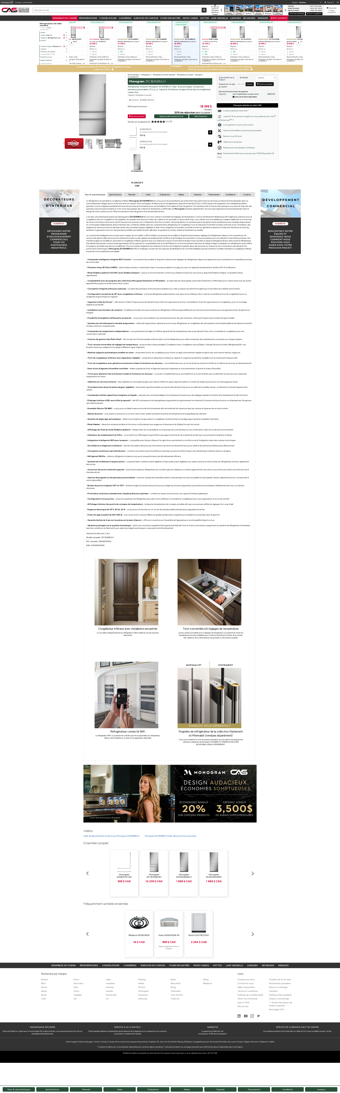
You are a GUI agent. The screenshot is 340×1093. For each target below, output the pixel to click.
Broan (44, 995)
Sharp (173, 979)
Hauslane (110, 983)
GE (75, 998)
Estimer (250, 84)
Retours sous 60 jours (232, 136)
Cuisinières (125, 18)
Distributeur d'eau (46, 57)
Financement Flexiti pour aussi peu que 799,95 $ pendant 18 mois (245, 155)
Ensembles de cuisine (65, 18)
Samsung (142, 998)
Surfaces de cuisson (146, 18)
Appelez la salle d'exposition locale (171, 116)
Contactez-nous (245, 983)
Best (43, 983)
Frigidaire (78, 995)
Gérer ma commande (297, 13)
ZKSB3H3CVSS (146, 141)
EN (338, 2)
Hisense (110, 987)
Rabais (181, 194)
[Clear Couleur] (64, 35)
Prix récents (208, 109)
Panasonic (143, 995)
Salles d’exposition (246, 987)
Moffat (141, 987)
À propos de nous (245, 979)
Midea (141, 983)
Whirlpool (207, 983)
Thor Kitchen (177, 995)
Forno (76, 991)
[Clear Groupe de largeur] (64, 46)
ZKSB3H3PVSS (145, 129)
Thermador (176, 991)
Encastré (43, 40)
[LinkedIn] (239, 1017)
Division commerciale (279, 998)
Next (121, 143)
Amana (44, 979)
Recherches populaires (280, 983)
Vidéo (148, 194)
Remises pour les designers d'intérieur (239, 148)
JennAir (109, 991)
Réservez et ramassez (232, 142)
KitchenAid (111, 995)
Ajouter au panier (136, 116)
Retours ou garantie (314, 13)
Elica (76, 987)
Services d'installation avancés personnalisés (242, 130)
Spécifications (115, 194)
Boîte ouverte (279, 18)
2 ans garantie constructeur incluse (238, 125)
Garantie (197, 194)
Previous (64, 143)
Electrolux (78, 983)
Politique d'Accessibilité (280, 995)
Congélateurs (108, 18)
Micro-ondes (190, 18)
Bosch (44, 987)
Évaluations (165, 194)
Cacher (48, 28)
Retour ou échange (278, 987)
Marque (42, 32)
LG (107, 998)
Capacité (43, 49)
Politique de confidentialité (250, 995)
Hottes (204, 18)
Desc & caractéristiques (95, 194)
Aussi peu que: (69, 41)
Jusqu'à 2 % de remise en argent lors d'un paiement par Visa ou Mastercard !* (246, 118)
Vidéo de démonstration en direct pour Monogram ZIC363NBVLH (111, 836)
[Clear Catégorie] (64, 38)
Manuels (131, 194)
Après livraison (293, 10)
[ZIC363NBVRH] (137, 162)
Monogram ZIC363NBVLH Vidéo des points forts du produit (170, 836)
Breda (44, 991)
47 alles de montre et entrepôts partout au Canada (215, 10)
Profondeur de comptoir (47, 52)
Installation (230, 194)
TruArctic (175, 998)
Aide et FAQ (243, 1002)
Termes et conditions (247, 991)
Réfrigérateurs (88, 18)
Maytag (141, 979)
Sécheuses (249, 18)
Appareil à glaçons (46, 60)
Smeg (173, 987)
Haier (108, 979)
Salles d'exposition (200, 116)
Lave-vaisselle (219, 18)
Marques (263, 18)
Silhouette (175, 983)
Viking (206, 979)
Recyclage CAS (276, 1009)
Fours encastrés (170, 18)
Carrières (273, 991)
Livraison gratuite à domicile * (236, 111)
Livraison (247, 194)
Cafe (43, 998)
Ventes (291, 6)
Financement (214, 194)
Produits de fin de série (280, 979)
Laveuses (235, 18)
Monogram (143, 991)
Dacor (76, 979)
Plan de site (242, 1006)
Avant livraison (293, 8)
